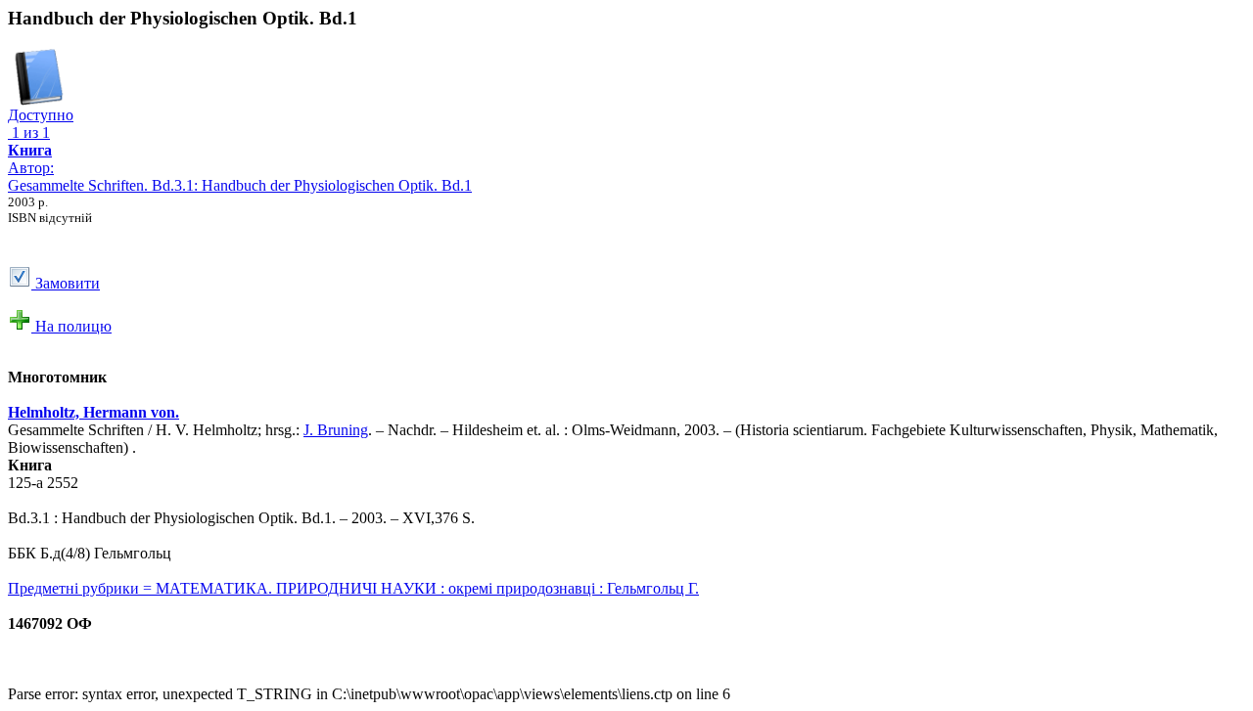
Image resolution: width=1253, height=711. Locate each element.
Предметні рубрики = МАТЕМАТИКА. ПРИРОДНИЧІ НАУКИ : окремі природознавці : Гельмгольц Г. (353, 588)
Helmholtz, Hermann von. (93, 412)
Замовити (65, 283)
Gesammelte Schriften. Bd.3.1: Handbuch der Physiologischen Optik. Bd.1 (240, 185)
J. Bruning (335, 430)
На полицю (71, 326)
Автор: (31, 159)
